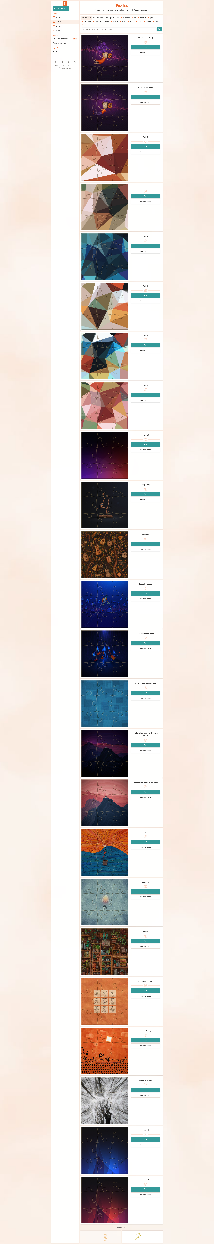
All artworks (86, 18)
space (150, 18)
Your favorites (98, 18)
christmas (125, 18)
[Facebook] (54, 62)
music (123, 21)
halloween (86, 21)
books (139, 21)
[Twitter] (75, 62)
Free (117, 18)
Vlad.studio (65, 3)
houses (147, 21)
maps (106, 21)
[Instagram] (61, 62)
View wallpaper (145, 52)
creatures (97, 21)
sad (92, 25)
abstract (142, 18)
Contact (56, 56)
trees (155, 21)
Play (145, 47)
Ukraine (114, 21)
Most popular (109, 18)
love (134, 18)
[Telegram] (68, 62)
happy (85, 25)
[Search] (159, 29)
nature (131, 21)
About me (56, 51)
